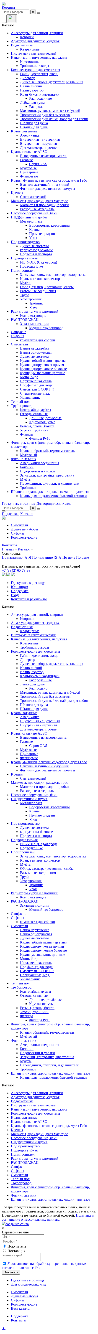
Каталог (24, 549)
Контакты (9, 545)
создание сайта (17, 1224)
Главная (8, 549)
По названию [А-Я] (17, 557)
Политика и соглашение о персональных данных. (48, 1217)
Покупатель (17, 1246)
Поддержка (10, 514)
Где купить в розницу (19, 503)
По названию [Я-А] (47, 557)
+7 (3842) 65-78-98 (16, 570)
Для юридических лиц (53, 503)
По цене (69, 557)
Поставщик (16, 1251)
